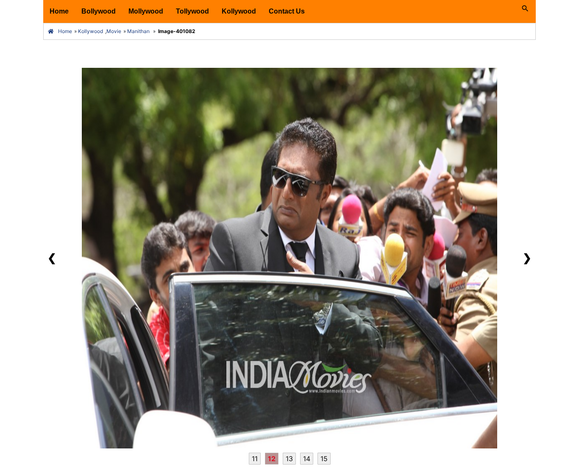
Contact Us (287, 11)
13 (289, 458)
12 (272, 458)
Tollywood (192, 11)
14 (306, 458)
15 (324, 458)
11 (255, 458)
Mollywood (145, 11)
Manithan (138, 31)
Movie (113, 31)
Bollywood (98, 11)
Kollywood (239, 11)
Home (59, 11)
